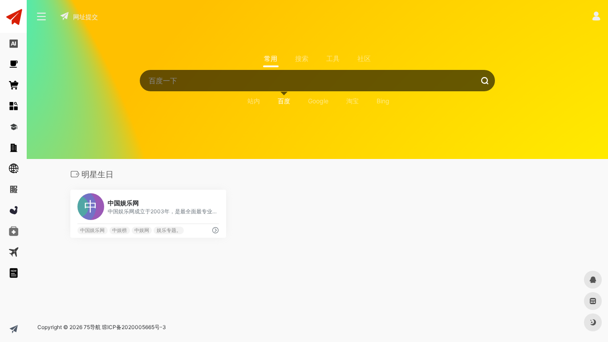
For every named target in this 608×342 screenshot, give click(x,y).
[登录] (596, 17)
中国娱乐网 (92, 230)
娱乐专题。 (169, 230)
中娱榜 (119, 230)
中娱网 (141, 230)
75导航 (92, 327)
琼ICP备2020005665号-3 (134, 327)
